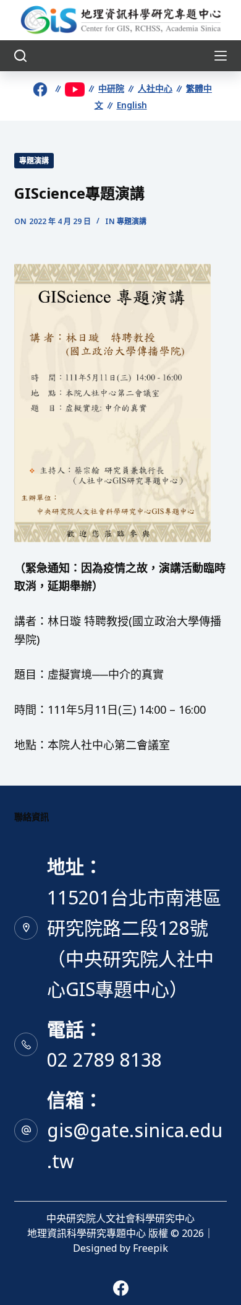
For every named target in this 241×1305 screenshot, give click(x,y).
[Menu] (220, 56)
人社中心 (155, 88)
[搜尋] (20, 56)
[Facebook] (121, 1288)
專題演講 (34, 160)
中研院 (111, 88)
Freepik (150, 1248)
